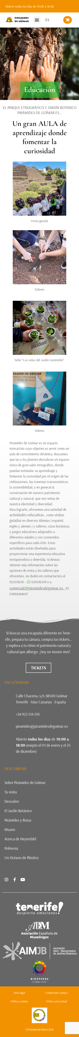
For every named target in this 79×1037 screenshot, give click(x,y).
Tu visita (10, 791)
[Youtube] (23, 880)
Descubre (11, 801)
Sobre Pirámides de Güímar (25, 782)
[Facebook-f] (15, 880)
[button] (37, 20)
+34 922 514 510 (28, 714)
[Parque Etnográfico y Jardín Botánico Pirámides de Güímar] (39, 981)
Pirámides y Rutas (17, 820)
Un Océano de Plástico (21, 857)
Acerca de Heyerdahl (20, 838)
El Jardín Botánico (18, 810)
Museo (9, 829)
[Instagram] (6, 880)
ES (47, 19)
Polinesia (11, 848)
